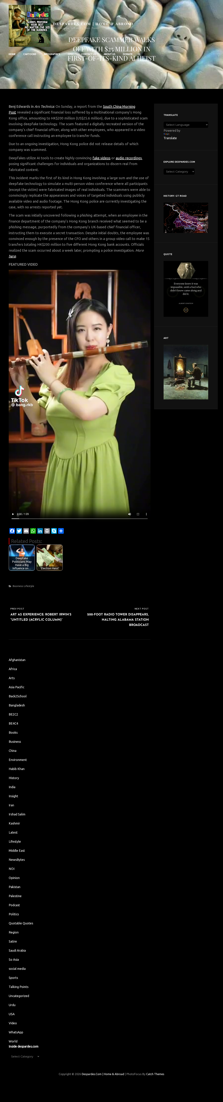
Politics (14, 914)
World (13, 1041)
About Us (109, 54)
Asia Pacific (16, 687)
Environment (18, 759)
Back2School (18, 696)
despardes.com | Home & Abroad (93, 23)
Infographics (52, 54)
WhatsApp (16, 1032)
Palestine (15, 896)
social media (17, 968)
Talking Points (18, 986)
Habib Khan (17, 769)
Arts (12, 678)
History (14, 778)
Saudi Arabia (17, 950)
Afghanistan (17, 660)
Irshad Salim (17, 814)
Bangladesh (17, 705)
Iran (11, 805)
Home (12, 54)
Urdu (12, 1005)
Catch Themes (155, 1074)
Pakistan (14, 887)
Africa (13, 669)
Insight (13, 796)
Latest (13, 832)
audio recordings (129, 158)
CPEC (71, 54)
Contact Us (88, 54)
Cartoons (29, 54)
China (12, 750)
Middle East (17, 850)
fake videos (101, 158)
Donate (128, 54)
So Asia (14, 959)
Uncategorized (19, 996)
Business (18, 586)
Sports (13, 977)
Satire (13, 941)
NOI (11, 868)
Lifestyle (29, 586)
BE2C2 (13, 714)
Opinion (14, 878)
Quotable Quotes (21, 923)
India (12, 787)
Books (13, 732)
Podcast (14, 905)
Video (13, 1023)
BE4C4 (13, 723)
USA (12, 1014)
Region (14, 932)
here (12, 256)
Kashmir (14, 823)
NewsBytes (17, 859)
